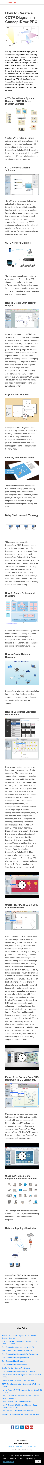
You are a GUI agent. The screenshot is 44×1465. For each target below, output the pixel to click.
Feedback (19, 1447)
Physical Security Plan (17, 394)
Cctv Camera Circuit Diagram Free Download (18, 1371)
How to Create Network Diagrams (17, 655)
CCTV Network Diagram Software (17, 169)
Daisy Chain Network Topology (21, 515)
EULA (25, 1447)
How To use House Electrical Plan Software (20, 713)
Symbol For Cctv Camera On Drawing (16, 1368)
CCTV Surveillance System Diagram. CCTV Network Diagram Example (19, 101)
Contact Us (11, 1447)
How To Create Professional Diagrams (20, 594)
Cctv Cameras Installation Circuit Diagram (17, 1410)
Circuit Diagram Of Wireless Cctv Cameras (18, 1380)
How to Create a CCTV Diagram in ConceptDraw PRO (21, 17)
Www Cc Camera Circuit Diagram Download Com (20, 1414)
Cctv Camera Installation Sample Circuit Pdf (18, 1347)
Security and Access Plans (19, 457)
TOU (35, 1447)
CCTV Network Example (18, 242)
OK (38, 1462)
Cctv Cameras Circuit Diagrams (13, 1361)
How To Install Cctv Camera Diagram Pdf (17, 1350)
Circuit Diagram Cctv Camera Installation (17, 1401)
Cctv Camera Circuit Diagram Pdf (14, 1364)
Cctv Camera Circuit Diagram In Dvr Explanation (20, 1354)
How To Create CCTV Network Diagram (21, 304)
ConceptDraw (11, 2)
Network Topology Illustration (21, 1228)
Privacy (30, 1447)
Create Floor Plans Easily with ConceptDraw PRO (21, 906)
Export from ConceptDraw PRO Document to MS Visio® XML (22, 1078)
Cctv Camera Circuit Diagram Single (15, 1357)
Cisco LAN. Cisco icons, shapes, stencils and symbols (21, 1177)
